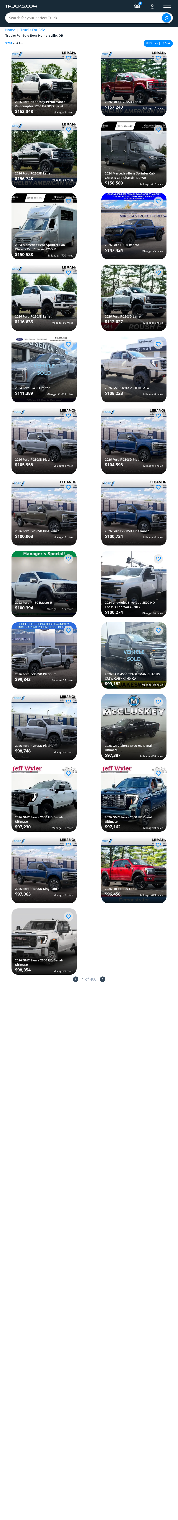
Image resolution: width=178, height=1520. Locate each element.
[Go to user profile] (152, 6)
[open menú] (167, 6)
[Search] (166, 17)
